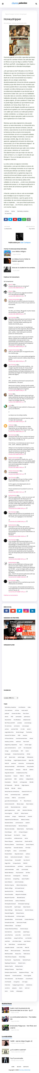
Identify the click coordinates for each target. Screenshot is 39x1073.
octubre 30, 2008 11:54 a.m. (17, 492)
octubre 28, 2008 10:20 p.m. (17, 361)
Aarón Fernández (19, 882)
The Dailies (29, 732)
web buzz (18, 741)
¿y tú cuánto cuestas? (18, 1050)
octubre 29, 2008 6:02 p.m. (17, 431)
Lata (10, 405)
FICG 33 (25, 769)
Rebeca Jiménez (25, 819)
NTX (22, 751)
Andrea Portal (18, 841)
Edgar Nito (7, 863)
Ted (32, 972)
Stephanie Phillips (24, 972)
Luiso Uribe (19, 947)
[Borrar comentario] (25, 288)
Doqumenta (8, 776)
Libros (14, 850)
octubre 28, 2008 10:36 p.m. (17, 390)
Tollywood (7, 975)
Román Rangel (20, 732)
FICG (12, 716)
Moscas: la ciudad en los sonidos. (23, 268)
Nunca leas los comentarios (12, 791)
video (29, 707)
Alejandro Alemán (9, 772)
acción (6, 807)
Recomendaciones (15, 807)
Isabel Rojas (26, 932)
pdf (6, 757)
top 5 (21, 744)
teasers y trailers (9, 741)
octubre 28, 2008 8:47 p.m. (17, 296)
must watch (24, 710)
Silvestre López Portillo (11, 972)
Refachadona (12, 495)
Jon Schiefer (28, 938)
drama (13, 211)
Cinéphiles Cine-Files (21, 772)
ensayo (14, 816)
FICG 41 (19, 788)
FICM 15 (14, 797)
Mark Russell (8, 835)
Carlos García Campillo (16, 857)
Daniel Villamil (30, 844)
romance (7, 797)
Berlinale (17, 785)
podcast (7, 713)
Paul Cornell (8, 960)
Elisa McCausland (9, 916)
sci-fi (19, 747)
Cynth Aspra (17, 907)
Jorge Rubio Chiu (9, 732)
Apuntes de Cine (9, 891)
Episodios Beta (9, 919)
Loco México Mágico (19, 251)
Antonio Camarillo (9, 804)
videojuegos (19, 991)
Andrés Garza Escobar (10, 825)
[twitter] (19, 611)
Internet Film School (10, 735)
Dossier (15, 776)
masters (25, 735)
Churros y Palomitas (24, 1070)
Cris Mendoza (17, 719)
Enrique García (17, 863)
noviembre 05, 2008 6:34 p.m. (17, 521)
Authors (28, 854)
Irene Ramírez (8, 932)
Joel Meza (20, 866)
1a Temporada (23, 782)
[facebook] (6, 611)
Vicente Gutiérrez (16, 975)
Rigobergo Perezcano (10, 963)
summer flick (14, 729)
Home (12, 1066)
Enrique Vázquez (23, 832)
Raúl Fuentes (29, 829)
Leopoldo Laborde (9, 947)
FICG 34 (28, 776)
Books (6, 857)
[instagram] (26, 611)
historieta (7, 985)
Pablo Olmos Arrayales (10, 956)
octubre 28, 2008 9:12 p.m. (16, 314)
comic (6, 794)
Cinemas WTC (8, 907)
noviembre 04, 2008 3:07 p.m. (17, 508)
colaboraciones (18, 838)
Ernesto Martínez (29, 919)
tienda (12, 991)
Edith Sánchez (21, 766)
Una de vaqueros (9, 769)
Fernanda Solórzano (10, 866)
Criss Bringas (8, 832)
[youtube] (13, 611)
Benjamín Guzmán (9, 897)
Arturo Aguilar (8, 813)
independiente (29, 779)
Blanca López (20, 804)
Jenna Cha (18, 935)
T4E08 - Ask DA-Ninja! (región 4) (21, 1041)
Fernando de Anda (9, 922)
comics (7, 729)
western (28, 822)
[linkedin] (32, 611)
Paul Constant (19, 872)
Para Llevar (26, 713)
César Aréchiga (8, 910)
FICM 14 (31, 769)
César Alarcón (26, 907)
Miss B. (11, 284)
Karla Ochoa (12, 944)
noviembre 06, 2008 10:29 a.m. (18, 536)
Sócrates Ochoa (9, 822)
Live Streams (21, 707)
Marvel (6, 950)
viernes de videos (16, 713)
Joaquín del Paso (18, 938)
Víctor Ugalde (27, 975)
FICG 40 (15, 782)
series (26, 838)
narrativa (7, 988)
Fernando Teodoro (18, 847)
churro (31, 738)
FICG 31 (22, 776)
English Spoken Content (20, 760)
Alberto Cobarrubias (21, 885)
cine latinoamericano (21, 738)
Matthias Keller (9, 953)
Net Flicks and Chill (10, 722)
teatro (20, 988)
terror (6, 991)
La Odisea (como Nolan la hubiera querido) (21, 260)
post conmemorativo (10, 747)
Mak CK (27, 947)
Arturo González (9, 894)
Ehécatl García (20, 913)
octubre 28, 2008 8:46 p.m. (17, 288)
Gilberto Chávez (9, 925)
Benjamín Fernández (21, 894)
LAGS (17, 869)
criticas (17, 14)
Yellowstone (30, 757)
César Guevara (18, 910)
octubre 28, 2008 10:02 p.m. (17, 346)
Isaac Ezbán (17, 932)
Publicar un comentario (11, 595)
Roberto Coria (21, 963)
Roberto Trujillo (9, 966)
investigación (16, 875)
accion (29, 729)
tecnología (7, 754)
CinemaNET (18, 860)
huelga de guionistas (18, 985)
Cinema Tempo (8, 860)
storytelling (16, 878)
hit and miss (8, 213)
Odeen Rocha (20, 829)
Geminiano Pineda (21, 922)
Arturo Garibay (19, 891)
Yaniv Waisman (9, 978)
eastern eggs (21, 757)
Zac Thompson (19, 978)
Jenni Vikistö (26, 935)
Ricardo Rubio (8, 854)
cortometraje (27, 722)
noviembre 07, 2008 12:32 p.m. (18, 577)
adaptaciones (26, 719)
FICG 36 (31, 782)
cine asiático (8, 838)
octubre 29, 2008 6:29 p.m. (17, 454)
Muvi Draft (26, 741)
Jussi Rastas (27, 941)
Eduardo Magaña (9, 913)
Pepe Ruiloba (16, 960)
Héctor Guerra (24, 813)
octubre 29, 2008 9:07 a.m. (16, 402)
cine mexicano (8, 710)
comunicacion (19, 822)
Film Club (27, 847)
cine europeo (25, 726)
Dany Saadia (30, 766)
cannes (25, 807)
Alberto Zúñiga (8, 888)
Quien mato (12, 757)
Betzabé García (21, 897)
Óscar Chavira (27, 800)
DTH (15, 832)
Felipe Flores (8, 847)
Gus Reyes (18, 925)
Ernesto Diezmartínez (18, 754)
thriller (28, 754)
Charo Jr (27, 857)
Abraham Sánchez (27, 810)
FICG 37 (16, 813)
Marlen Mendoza (9, 872)
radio (18, 810)
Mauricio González (9, 829)
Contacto (25, 1066)
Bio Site (19, 1066)
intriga (6, 751)
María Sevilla (26, 950)
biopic (24, 835)
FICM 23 (25, 863)
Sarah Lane (8, 875)
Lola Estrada (24, 869)
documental (8, 719)
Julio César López (16, 941)
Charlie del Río (28, 841)
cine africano (29, 978)
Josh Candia (28, 866)
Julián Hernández (9, 869)
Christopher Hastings (23, 903)
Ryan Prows (19, 969)
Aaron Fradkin (25, 878)
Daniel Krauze (19, 844)
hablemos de (22, 816)
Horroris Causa (24, 928)
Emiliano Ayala (20, 916)
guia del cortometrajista (11, 800)
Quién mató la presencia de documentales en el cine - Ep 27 (21, 1009)
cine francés (8, 981)
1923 (15, 779)
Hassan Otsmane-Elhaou (11, 928)
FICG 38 (7, 788)
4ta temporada (27, 747)
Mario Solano (29, 804)
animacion (17, 726)
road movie (8, 878)
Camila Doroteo (9, 900)
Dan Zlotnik (27, 860)
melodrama (29, 985)
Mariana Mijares (23, 825)
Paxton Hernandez (14, 299)
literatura (25, 875)
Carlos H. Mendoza (20, 900)
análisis (21, 779)
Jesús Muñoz (8, 938)
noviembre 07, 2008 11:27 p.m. (17, 592)
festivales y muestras (22, 211)
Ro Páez (28, 872)
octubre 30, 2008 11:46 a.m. (17, 467)
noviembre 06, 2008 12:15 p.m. (18, 559)
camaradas (18, 716)
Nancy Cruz (18, 953)
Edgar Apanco (25, 785)
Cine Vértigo (8, 760)
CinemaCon (8, 782)
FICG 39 (13, 788)
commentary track (15, 794)
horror (27, 751)
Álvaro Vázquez (9, 841)
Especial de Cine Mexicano (12, 819)
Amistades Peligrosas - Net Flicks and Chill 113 (23, 1027)
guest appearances (10, 810)
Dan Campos (7, 23)
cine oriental (21, 797)
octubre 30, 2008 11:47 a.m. (17, 474)
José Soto (7, 941)
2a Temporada (8, 785)
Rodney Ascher (19, 966)
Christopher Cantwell (10, 903)
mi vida (23, 729)
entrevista (21, 763)
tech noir (27, 988)
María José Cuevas (15, 950)
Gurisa (10, 394)
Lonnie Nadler (22, 850)
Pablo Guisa (27, 953)
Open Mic (31, 760)
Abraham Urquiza (9, 885)
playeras (14, 988)
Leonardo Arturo (22, 944)
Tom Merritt (17, 835)
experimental (8, 779)
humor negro (28, 744)
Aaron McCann (8, 882)
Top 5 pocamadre (16, 1058)
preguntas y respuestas (11, 744)
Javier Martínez (9, 935)
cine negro (24, 981)
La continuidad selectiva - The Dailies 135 (23, 1018)
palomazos (27, 716)
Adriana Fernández (9, 766)
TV (20, 800)
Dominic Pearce (29, 910)
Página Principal (9, 14)
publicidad (25, 794)
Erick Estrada (18, 919)
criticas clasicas (9, 738)
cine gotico (17, 981)
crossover (7, 816)
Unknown (11, 425)
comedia (19, 722)
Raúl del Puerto (26, 960)
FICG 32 (7, 763)
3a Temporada (30, 763)
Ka (5, 944)
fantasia (18, 769)
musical (30, 816)
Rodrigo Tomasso (9, 969)
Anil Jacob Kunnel (19, 888)
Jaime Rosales (14, 751)
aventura (13, 763)
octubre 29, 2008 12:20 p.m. (17, 421)
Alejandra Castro (19, 854)
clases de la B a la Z (27, 791)
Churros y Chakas (9, 844)
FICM (19, 735)
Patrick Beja (22, 956)
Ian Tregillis (8, 850)
